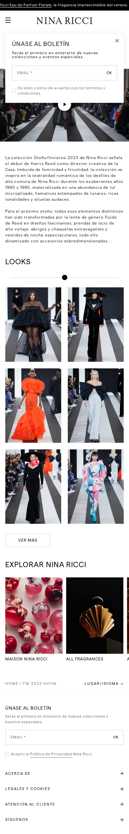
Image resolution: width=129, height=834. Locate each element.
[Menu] (5, 17)
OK (116, 737)
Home (12, 684)
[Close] (117, 40)
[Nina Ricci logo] (64, 20)
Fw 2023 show (40, 684)
